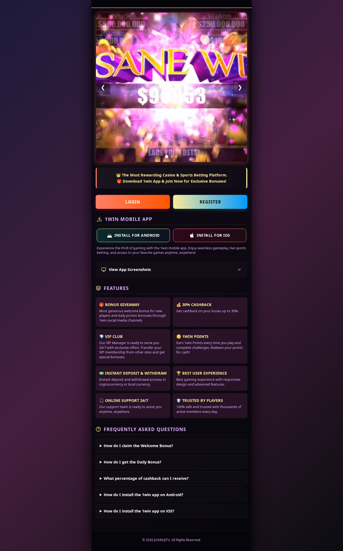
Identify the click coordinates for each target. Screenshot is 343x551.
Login (132, 202)
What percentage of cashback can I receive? (146, 478)
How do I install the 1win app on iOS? (139, 511)
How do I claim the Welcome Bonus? (138, 445)
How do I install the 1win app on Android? (143, 494)
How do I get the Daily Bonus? (132, 462)
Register (210, 202)
